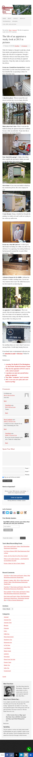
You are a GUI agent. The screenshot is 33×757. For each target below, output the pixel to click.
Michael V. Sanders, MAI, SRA (11, 580)
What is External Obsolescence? (15, 600)
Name (26, 468)
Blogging (6, 625)
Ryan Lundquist (8, 419)
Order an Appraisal (16, 497)
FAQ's (5, 631)
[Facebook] (7, 755)
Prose (12, 743)
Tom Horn (17, 46)
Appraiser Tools (8, 622)
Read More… (22, 696)
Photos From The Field (9, 659)
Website (27, 474)
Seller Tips (6, 668)
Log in (16, 745)
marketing (6, 653)
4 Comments (24, 46)
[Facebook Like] (11, 755)
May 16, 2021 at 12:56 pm (9, 395)
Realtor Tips (7, 665)
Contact (15, 18)
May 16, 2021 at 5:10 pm (10, 407)
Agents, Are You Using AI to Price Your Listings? (16, 555)
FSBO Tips (6, 634)
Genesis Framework (20, 743)
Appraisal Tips (7, 619)
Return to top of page (16, 741)
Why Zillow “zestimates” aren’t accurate (17, 377)
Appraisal (6, 617)
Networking (7, 656)
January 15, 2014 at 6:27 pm (11, 435)
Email (26, 471)
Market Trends (7, 651)
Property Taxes (7, 662)
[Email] (26, 755)
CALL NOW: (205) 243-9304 (9, 24)
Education (6, 628)
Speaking (15, 21)
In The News (7, 645)
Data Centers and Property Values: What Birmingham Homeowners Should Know (16, 582)
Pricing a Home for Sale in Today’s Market (14, 563)
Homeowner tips (8, 642)
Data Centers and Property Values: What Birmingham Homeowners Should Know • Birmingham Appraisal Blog (16, 598)
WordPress (28, 743)
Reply (5, 401)
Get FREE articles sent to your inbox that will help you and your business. (16, 522)
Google (4, 676)
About (9, 18)
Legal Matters (7, 648)
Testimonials (7, 21)
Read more (6, 723)
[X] (16, 755)
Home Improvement (9, 636)
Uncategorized (7, 670)
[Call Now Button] (29, 749)
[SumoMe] (30, 755)
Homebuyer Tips (8, 639)
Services (22, 18)
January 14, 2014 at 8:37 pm (9, 421)
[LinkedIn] (21, 755)
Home (4, 18)
